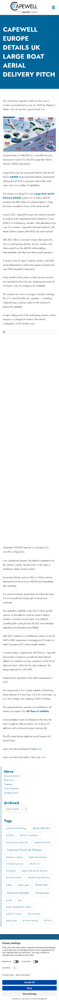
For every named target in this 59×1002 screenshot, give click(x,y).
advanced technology (16, 828)
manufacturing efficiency (38, 877)
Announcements (11, 776)
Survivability (34, 914)
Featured (8, 784)
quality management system (18, 906)
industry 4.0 (34, 863)
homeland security (14, 863)
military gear (23, 885)
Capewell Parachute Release (24, 850)
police (9, 900)
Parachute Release (18, 893)
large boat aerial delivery (35, 871)
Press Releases (11, 788)
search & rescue (14, 913)
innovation (11, 870)
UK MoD (48, 920)
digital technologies (38, 857)
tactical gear (11, 920)
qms (20, 900)
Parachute (41, 885)
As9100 (10, 835)
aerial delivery (41, 828)
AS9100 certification (29, 835)
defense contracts (14, 857)
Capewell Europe (42, 842)
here (39, 749)
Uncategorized (11, 792)
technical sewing (30, 920)
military (9, 885)
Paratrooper (43, 893)
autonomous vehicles (17, 842)
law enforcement (14, 877)
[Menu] (53, 7)
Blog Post (8, 780)
